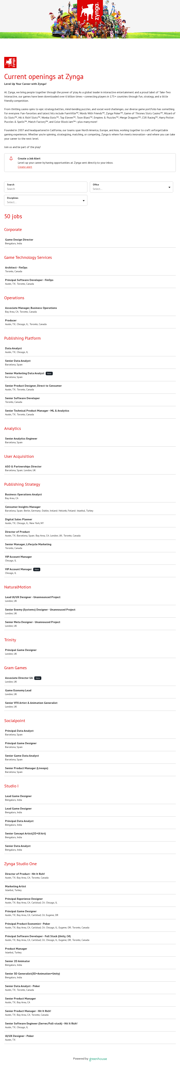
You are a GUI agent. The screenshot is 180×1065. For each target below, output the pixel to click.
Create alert (25, 167)
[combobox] (93, 189)
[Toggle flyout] (169, 187)
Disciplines (12, 197)
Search (10, 184)
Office (96, 184)
